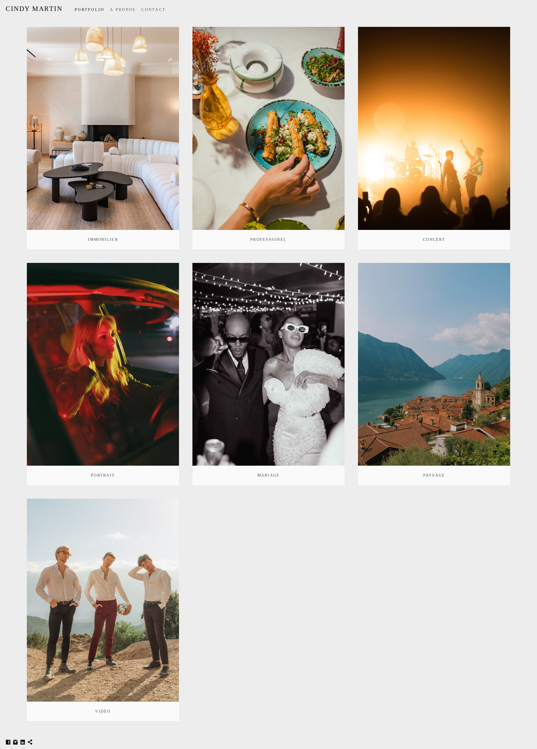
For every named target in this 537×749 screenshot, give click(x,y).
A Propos (123, 10)
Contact (153, 10)
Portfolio (89, 10)
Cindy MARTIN (34, 8)
